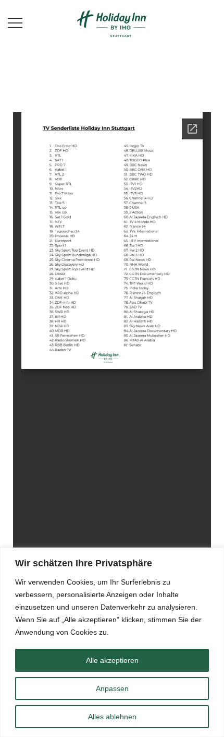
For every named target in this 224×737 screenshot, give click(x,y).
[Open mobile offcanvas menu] (15, 23)
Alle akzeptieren (112, 660)
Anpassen (112, 688)
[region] (112, 642)
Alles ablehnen (112, 716)
